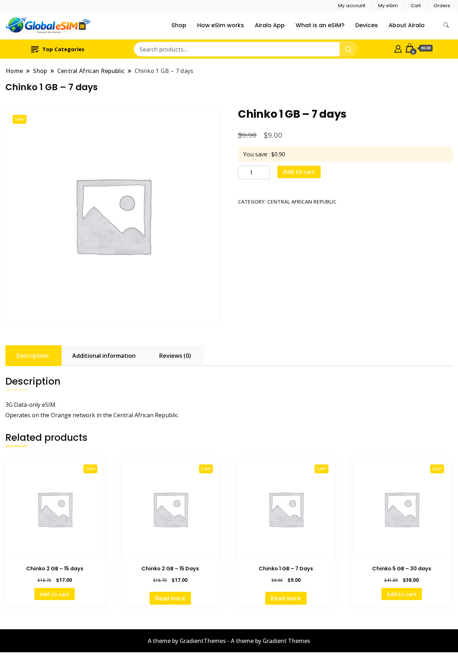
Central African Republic (301, 201)
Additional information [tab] (104, 356)
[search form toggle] (446, 25)
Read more (170, 598)
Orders (442, 5)
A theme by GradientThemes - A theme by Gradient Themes (229, 641)
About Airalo (407, 25)
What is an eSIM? (320, 25)
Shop (178, 25)
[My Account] (398, 48)
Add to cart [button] (54, 594)
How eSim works (220, 25)
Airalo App (270, 25)
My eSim (388, 5)
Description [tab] (32, 356)
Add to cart (299, 172)
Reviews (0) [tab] (175, 356)
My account (351, 5)
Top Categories (63, 49)
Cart (416, 5)
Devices (366, 25)
